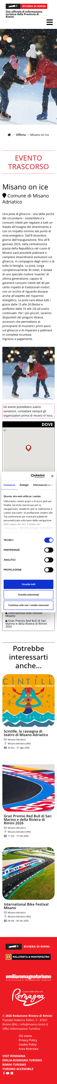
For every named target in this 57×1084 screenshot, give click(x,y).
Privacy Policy (28, 1040)
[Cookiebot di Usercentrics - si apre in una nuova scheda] (33, 476)
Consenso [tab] (9, 485)
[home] (9, 135)
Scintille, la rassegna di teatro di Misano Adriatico (26, 732)
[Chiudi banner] (52, 476)
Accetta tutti (28, 584)
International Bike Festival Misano (23, 614)
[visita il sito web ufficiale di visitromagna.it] (28, 997)
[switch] (48, 550)
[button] (50, 22)
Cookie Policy (28, 1044)
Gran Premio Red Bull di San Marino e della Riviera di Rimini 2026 (26, 623)
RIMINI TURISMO (14, 1064)
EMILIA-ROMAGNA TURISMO (22, 1060)
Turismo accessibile (17, 1069)
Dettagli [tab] (24, 485)
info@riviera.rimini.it (34, 1024)
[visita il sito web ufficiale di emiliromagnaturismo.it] (28, 978)
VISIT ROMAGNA (13, 1056)
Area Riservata (28, 1049)
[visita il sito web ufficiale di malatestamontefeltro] (28, 959)
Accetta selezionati (28, 594)
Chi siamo (25, 1036)
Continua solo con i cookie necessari (28, 605)
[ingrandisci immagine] (28, 373)
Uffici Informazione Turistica (21, 1029)
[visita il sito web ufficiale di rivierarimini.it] (28, 944)
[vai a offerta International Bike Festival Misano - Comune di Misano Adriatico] (28, 873)
